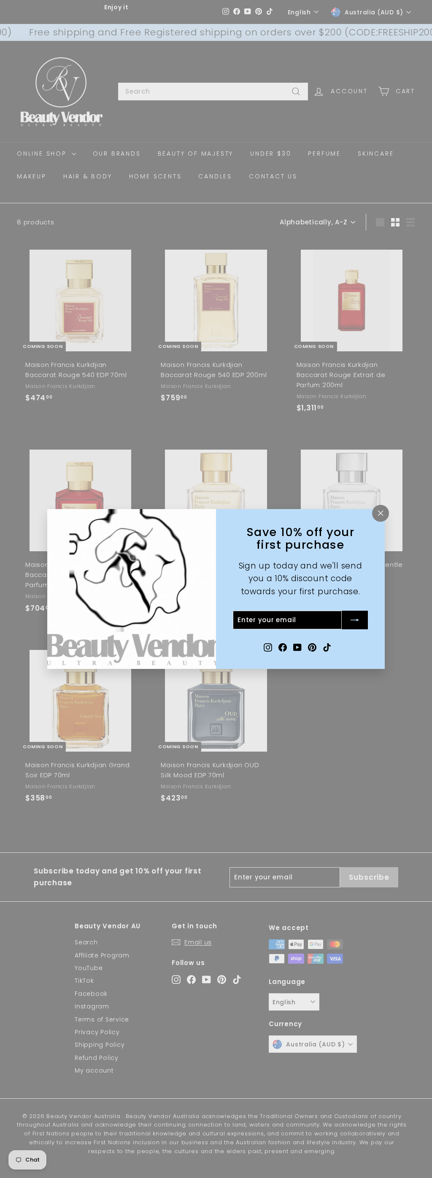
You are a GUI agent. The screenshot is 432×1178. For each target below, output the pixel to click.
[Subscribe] (355, 620)
